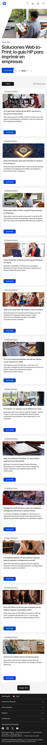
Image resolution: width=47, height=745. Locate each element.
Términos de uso (15, 734)
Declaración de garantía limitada (12, 736)
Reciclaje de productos (23, 732)
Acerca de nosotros (9, 702)
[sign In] (38, 3)
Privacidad (5, 734)
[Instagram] (8, 728)
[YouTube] (17, 728)
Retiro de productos (8, 732)
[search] (27, 3)
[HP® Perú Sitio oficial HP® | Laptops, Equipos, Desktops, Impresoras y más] (4, 3)
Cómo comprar (7, 707)
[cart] (32, 3)
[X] (12, 728)
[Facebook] (3, 728)
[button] (16, 71)
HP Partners (6, 719)
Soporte (4, 713)
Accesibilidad (37, 732)
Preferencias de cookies (31, 736)
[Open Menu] (43, 3)
